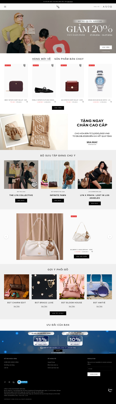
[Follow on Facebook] (5, 382)
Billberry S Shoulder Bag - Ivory (81, 249)
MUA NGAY (21, 200)
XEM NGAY (70, 1)
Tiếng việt (97, 6)
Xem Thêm (105, 47)
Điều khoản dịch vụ (53, 365)
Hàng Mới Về (41, 59)
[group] (58, 132)
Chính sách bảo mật (53, 367)
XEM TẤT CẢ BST (58, 313)
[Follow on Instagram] (9, 382)
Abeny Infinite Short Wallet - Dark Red (16, 100)
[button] (110, 390)
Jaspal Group (51, 362)
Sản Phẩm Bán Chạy (69, 59)
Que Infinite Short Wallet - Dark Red (72, 100)
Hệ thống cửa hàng (9, 365)
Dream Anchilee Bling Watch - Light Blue (100, 100)
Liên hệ (6, 367)
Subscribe (94, 374)
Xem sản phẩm (81, 256)
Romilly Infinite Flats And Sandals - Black (44, 100)
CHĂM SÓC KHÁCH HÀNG (11, 362)
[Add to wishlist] (27, 101)
